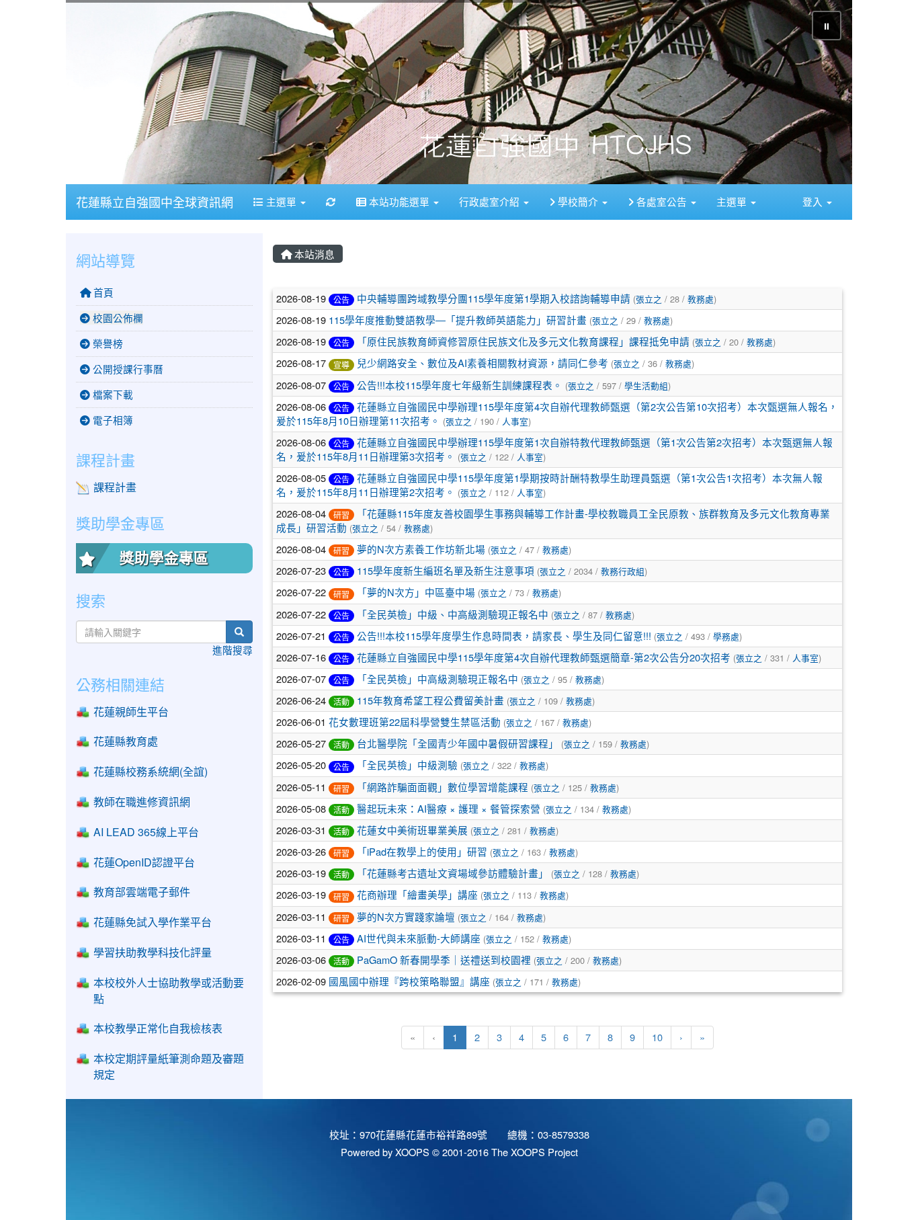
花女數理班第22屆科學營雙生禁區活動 (415, 722)
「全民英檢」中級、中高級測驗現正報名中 (452, 614)
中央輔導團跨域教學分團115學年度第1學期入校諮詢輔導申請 (493, 298)
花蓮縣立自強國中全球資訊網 (154, 201)
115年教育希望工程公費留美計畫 (430, 700)
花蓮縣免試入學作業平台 (152, 922)
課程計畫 (114, 487)
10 (657, 1037)
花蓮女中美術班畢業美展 (412, 830)
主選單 (281, 201)
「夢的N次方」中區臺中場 (416, 592)
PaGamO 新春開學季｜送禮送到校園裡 (444, 959)
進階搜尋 (232, 650)
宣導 (341, 364)
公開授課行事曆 (126, 369)
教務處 (700, 298)
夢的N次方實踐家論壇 (406, 916)
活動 (341, 701)
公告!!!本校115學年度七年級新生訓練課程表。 (459, 384)
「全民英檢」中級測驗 (407, 765)
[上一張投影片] (98, 95)
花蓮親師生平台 (131, 711)
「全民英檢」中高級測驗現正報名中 (437, 679)
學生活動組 (646, 384)
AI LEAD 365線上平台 (146, 832)
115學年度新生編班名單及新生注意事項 (445, 570)
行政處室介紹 (490, 201)
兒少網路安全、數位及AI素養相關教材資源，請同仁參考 (482, 363)
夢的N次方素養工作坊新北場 (421, 549)
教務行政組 (622, 571)
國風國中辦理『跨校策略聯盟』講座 (409, 981)
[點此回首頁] (459, 92)
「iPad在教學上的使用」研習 (422, 851)
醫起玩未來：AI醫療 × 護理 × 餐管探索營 (448, 808)
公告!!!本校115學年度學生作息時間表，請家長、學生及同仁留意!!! (504, 635)
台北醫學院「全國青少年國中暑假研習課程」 (457, 743)
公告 (341, 299)
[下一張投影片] (820, 95)
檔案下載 (111, 394)
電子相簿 (111, 420)
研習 (341, 514)
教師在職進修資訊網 (141, 801)
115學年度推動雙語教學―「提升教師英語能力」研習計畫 (458, 320)
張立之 (649, 298)
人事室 (515, 421)
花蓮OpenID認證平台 (144, 862)
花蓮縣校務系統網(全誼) (150, 771)
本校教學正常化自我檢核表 (157, 1028)
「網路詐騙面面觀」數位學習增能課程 (442, 787)
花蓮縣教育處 (125, 741)
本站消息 (313, 254)
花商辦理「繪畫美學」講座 (417, 894)
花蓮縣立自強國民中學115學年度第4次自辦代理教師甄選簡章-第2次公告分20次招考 (544, 657)
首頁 (102, 292)
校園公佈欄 (116, 318)
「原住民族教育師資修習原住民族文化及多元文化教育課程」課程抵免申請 (523, 341)
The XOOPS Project (534, 1152)
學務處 (726, 636)
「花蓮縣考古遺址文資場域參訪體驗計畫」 (452, 873)
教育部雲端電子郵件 (141, 891)
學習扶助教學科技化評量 (152, 952)
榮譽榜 (106, 343)
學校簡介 (578, 201)
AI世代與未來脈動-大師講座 (419, 938)
